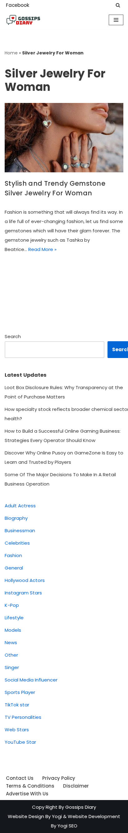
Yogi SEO (67, 825)
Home (11, 53)
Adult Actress (20, 505)
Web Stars (17, 729)
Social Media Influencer (31, 680)
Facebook (17, 5)
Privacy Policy (58, 778)
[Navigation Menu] (116, 20)
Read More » (42, 249)
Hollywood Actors (25, 580)
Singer (12, 667)
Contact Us (20, 778)
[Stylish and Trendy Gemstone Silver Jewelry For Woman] (64, 137)
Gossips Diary (80, 807)
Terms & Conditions (30, 786)
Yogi (56, 816)
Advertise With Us (27, 793)
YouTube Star (20, 742)
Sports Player (20, 692)
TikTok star (17, 704)
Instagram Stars (23, 592)
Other (11, 655)
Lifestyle (14, 617)
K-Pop (12, 605)
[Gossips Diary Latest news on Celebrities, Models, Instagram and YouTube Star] (23, 20)
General (14, 568)
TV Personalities (23, 717)
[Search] (118, 5)
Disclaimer (76, 786)
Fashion (13, 555)
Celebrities (17, 543)
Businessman (20, 530)
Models (13, 630)
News (11, 642)
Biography (16, 518)
